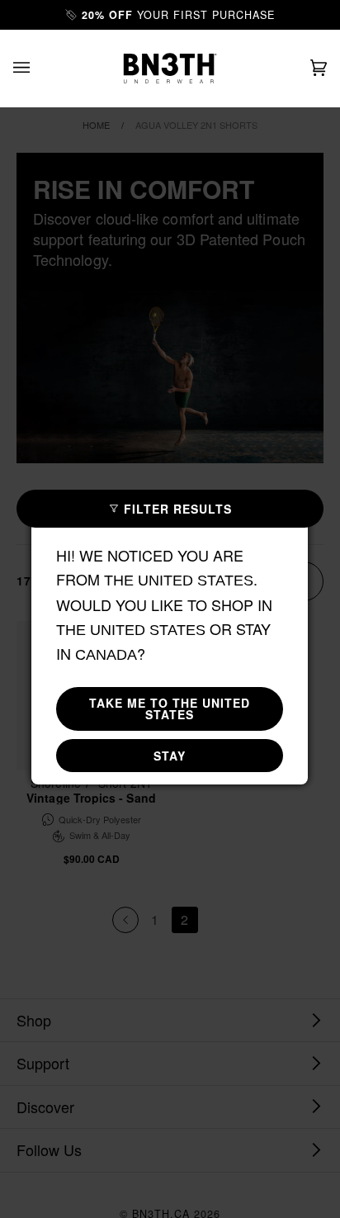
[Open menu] (38, 68)
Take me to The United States (169, 708)
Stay (169, 755)
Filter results (178, 508)
